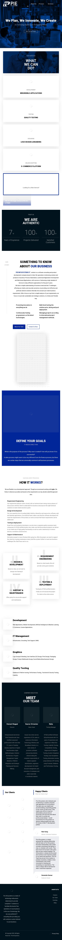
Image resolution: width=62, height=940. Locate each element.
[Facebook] (42, 933)
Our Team (55, 897)
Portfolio (55, 900)
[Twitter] (47, 933)
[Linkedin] (45, 933)
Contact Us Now (8, 31)
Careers (55, 895)
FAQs (55, 903)
